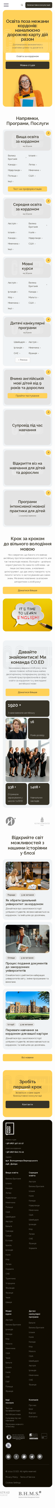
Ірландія (9, 1250)
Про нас (32, 1405)
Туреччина (10, 1278)
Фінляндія (10, 1288)
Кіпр (7, 1259)
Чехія (8, 1297)
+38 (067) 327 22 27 (15, 1143)
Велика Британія (13, 1178)
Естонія (9, 1240)
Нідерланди (11, 1198)
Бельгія (9, 1226)
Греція (8, 1236)
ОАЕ (8, 1274)
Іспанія (9, 1183)
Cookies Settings (13, 1482)
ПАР (7, 1382)
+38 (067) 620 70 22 (15, 1152)
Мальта (9, 1344)
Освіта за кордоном (27, 56)
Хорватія (33, 1248)
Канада (9, 1188)
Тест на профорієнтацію (13, 1409)
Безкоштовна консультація (38, 5)
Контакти (27, 1104)
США (8, 1212)
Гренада (9, 1231)
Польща (9, 1207)
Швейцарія (10, 1217)
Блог (31, 1409)
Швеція (9, 1302)
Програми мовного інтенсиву (14, 1425)
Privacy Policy (12, 1477)
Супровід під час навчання (13, 1419)
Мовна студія (27, 65)
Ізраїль (9, 1245)
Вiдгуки (32, 1413)
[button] (6, 5)
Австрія (9, 1221)
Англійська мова (13, 1414)
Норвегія (10, 1269)
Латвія (8, 1264)
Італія (8, 1255)
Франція (9, 1293)
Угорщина (10, 1283)
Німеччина (10, 1202)
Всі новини (28, 1057)
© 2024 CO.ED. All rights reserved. (21, 1471)
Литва (8, 1193)
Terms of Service (27, 1477)
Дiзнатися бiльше (27, 590)
